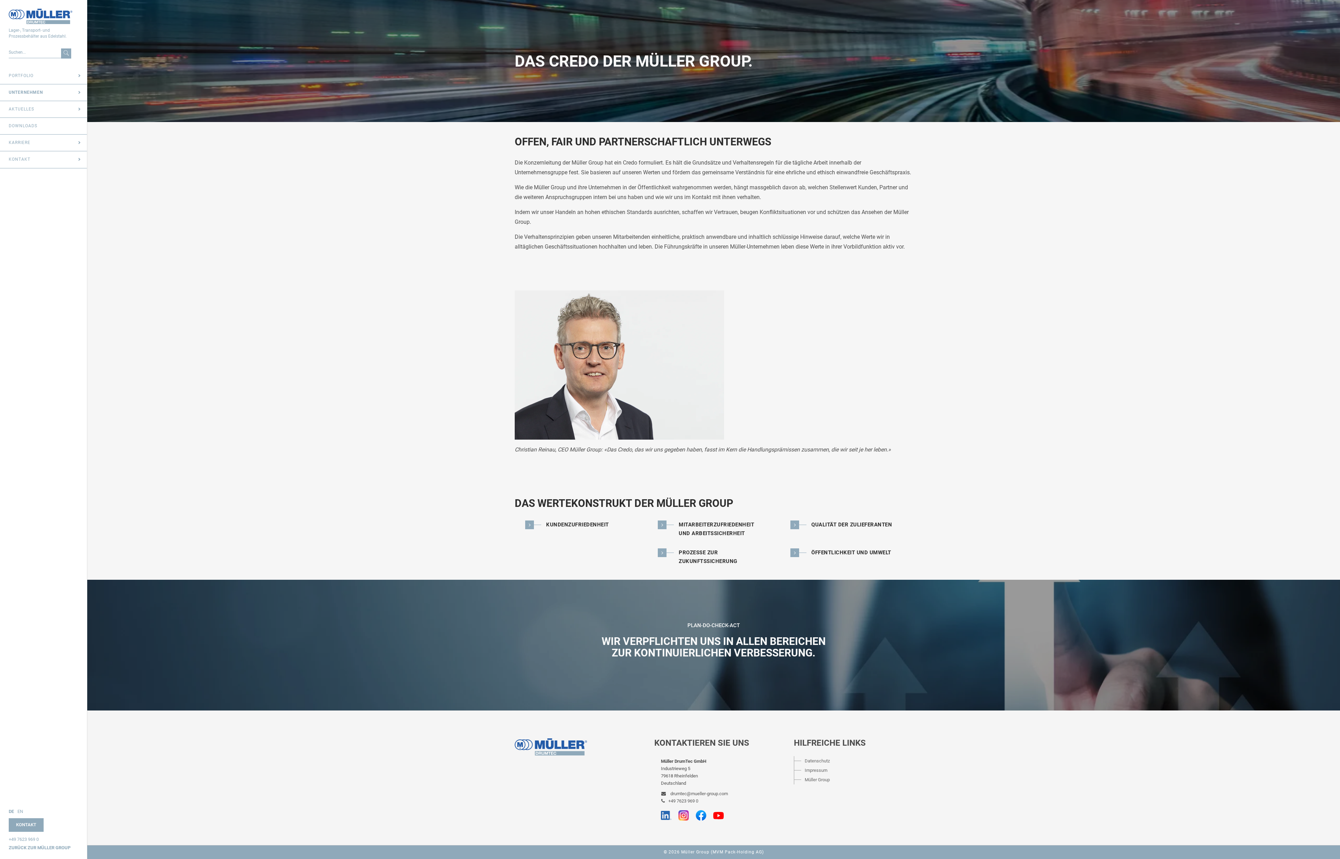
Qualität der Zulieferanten (851, 525)
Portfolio (21, 75)
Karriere (19, 142)
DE (11, 811)
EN (20, 811)
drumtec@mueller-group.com (698, 793)
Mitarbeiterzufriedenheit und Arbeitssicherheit (716, 529)
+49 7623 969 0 (24, 839)
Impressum (816, 770)
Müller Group (817, 779)
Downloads (23, 125)
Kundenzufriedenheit (577, 525)
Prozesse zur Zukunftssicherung (708, 556)
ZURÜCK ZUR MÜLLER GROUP (39, 847)
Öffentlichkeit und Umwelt (851, 552)
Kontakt (19, 159)
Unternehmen (26, 92)
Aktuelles (21, 109)
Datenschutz (817, 760)
